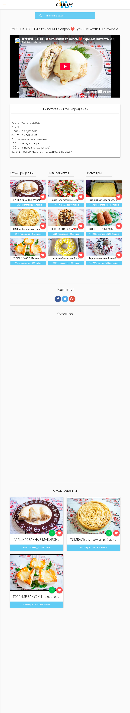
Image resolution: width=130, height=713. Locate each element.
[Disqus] (65, 359)
